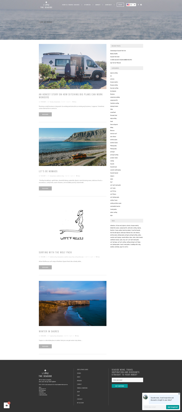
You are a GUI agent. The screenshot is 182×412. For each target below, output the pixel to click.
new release (113, 136)
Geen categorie (114, 124)
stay (124, 240)
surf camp (112, 188)
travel (121, 244)
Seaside (112, 164)
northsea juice (113, 235)
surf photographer (114, 244)
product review (114, 158)
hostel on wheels (127, 230)
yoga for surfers (124, 247)
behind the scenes (114, 228)
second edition (125, 237)
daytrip (139, 228)
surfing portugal (130, 242)
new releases (136, 232)
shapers (112, 176)
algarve (124, 225)
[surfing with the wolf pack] (72, 224)
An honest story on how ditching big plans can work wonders (71, 96)
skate (111, 179)
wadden (112, 247)
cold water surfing (132, 228)
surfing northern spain (79, 257)
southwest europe (114, 240)
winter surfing (113, 212)
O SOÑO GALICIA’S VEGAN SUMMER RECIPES (121, 60)
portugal (112, 152)
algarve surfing (53, 336)
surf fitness (113, 194)
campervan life (114, 100)
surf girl (120, 242)
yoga (111, 215)
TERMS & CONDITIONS (82, 388)
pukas (139, 235)
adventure (112, 225)
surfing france (113, 200)
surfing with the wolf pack (55, 252)
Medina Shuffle (114, 54)
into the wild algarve (115, 232)
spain (121, 240)
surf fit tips (113, 191)
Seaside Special (114, 173)
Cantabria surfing (53, 257)
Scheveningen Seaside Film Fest (118, 51)
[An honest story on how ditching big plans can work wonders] (72, 66)
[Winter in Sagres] (72, 303)
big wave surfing (114, 88)
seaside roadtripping (115, 170)
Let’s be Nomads (48, 171)
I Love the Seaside (135, 230)
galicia (120, 230)
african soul (119, 225)
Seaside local (113, 167)
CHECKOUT (79, 399)
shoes (130, 237)
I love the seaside (45, 22)
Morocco (112, 130)
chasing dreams (57, 102)
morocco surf (113, 133)
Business (51, 102)
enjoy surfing (71, 257)
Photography (113, 146)
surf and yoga (113, 242)
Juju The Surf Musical (115, 63)
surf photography (114, 197)
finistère (112, 230)
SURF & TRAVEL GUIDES (82, 369)
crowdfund (59, 176)
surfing (124, 242)
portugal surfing (114, 155)
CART (78, 395)
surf (127, 240)
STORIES (79, 373)
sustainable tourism (115, 206)
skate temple (139, 237)
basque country (114, 82)
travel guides (113, 209)
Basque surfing (114, 85)
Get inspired (173, 407)
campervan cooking (115, 97)
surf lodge (137, 242)
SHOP (78, 392)
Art (111, 76)
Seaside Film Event (114, 57)
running (112, 161)
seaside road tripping (115, 237)
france (116, 230)
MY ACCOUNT (80, 403)
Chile (111, 109)
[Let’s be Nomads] (72, 147)
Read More (45, 114)
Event (111, 121)
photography (121, 235)
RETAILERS (79, 381)
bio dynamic (113, 91)
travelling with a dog (135, 244)
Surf (111, 182)
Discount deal (113, 115)
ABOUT (78, 377)
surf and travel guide (115, 185)
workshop (117, 247)
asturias (112, 79)
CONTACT (79, 384)
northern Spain (114, 142)
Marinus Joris (129, 232)
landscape (123, 232)
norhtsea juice (113, 139)
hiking (62, 176)
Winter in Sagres (49, 331)
